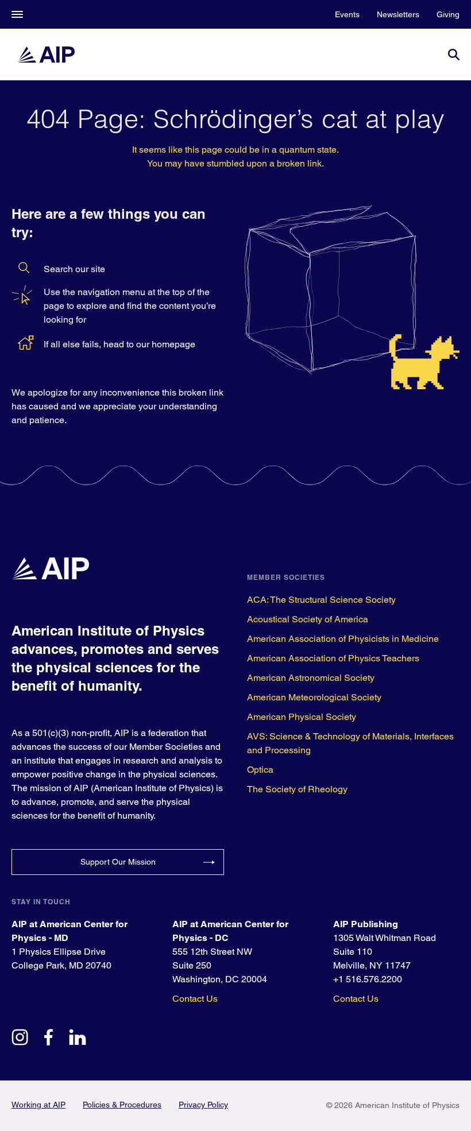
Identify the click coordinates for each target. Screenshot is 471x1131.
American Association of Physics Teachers (333, 658)
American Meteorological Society (314, 697)
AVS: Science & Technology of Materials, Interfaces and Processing (350, 743)
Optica (260, 769)
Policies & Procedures (122, 1104)
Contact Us (195, 998)
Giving (448, 14)
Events (347, 14)
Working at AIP (38, 1104)
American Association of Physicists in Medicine (343, 638)
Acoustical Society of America (307, 619)
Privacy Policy (203, 1104)
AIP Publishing (365, 924)
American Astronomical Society (311, 677)
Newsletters (398, 14)
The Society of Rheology (297, 789)
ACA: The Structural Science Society (321, 599)
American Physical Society (301, 716)
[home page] (46, 55)
